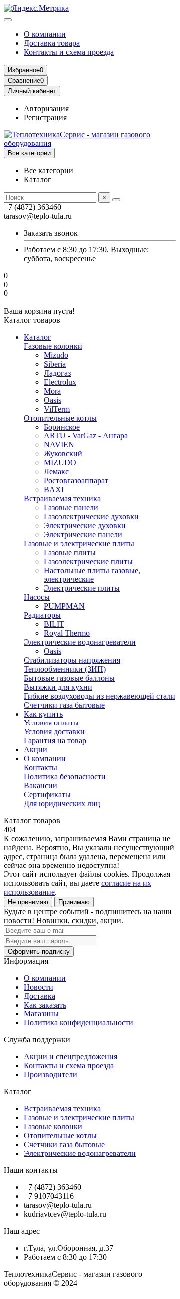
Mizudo (56, 355)
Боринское (62, 427)
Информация (26, 961)
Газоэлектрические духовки (91, 516)
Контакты (41, 767)
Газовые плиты (70, 552)
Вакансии (41, 785)
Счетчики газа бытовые (64, 705)
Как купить (43, 714)
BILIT (54, 624)
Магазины (41, 1014)
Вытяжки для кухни (58, 687)
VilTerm (57, 409)
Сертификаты (47, 794)
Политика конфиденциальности (79, 1022)
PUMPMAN (64, 606)
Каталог (38, 337)
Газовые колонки (53, 346)
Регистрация (45, 117)
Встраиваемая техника (62, 498)
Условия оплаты (51, 723)
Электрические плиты (82, 588)
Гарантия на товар (55, 740)
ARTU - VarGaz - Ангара (86, 436)
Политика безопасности (65, 776)
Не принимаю (28, 902)
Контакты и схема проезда (69, 52)
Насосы (37, 597)
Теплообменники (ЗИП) (65, 669)
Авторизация (46, 108)
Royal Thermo (67, 633)
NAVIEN (59, 444)
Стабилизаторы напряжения (72, 660)
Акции (36, 749)
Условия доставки (54, 731)
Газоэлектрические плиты (88, 561)
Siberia (55, 364)
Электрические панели (83, 534)
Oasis (53, 400)
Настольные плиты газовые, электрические (92, 574)
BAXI (54, 489)
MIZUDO (60, 462)
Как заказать (45, 1005)
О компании (45, 34)
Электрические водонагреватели (80, 642)
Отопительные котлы (60, 418)
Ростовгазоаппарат (76, 480)
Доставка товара (52, 43)
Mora (52, 391)
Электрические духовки (85, 525)
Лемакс (56, 471)
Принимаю (74, 902)
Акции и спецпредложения (71, 1056)
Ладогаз (57, 373)
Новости (39, 987)
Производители (51, 1074)
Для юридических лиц (62, 803)
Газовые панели (71, 507)
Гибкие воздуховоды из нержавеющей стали (100, 696)
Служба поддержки (37, 1039)
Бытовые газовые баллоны (69, 678)
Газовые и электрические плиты (79, 543)
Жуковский (63, 453)
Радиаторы (42, 615)
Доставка (40, 996)
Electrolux (60, 382)
